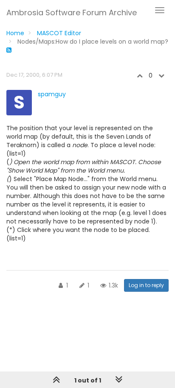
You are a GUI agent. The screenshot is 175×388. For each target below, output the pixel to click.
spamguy (52, 94)
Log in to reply (146, 285)
